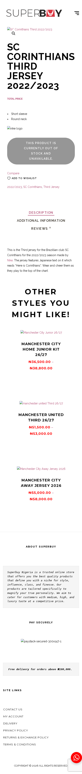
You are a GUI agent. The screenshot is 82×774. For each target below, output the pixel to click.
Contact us (12, 709)
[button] (13, 33)
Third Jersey (51, 186)
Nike (10, 260)
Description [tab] (41, 213)
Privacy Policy (15, 730)
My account (13, 716)
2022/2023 (14, 186)
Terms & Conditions (19, 744)
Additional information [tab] (41, 221)
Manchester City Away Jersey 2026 (41, 483)
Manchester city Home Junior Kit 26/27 (41, 349)
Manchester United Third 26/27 (41, 417)
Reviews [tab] (41, 229)
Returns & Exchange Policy (26, 737)
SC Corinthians (32, 186)
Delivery (10, 723)
